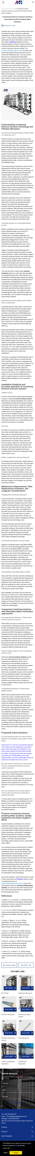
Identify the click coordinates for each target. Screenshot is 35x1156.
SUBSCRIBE (16, 1103)
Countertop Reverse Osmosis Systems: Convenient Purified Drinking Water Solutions (16, 11)
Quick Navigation (6, 1136)
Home (3, 9)
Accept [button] (16, 1152)
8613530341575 (14, 1118)
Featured (4, 1131)
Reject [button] (6, 1152)
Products (20, 879)
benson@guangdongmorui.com (12, 883)
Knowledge (10, 9)
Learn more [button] (6, 1148)
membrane (13, 42)
